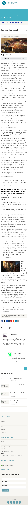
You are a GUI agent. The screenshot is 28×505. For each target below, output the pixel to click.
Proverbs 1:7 (7, 185)
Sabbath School (4, 444)
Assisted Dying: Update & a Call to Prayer (18, 393)
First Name (4, 481)
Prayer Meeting (4, 451)
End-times (5, 315)
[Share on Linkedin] (16, 321)
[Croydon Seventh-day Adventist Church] (9, 3)
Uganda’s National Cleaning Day (17, 384)
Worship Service (4, 446)
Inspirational (13, 36)
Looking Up (17, 36)
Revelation (20, 315)
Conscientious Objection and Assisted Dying (16, 401)
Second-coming (8, 316)
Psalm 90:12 (7, 311)
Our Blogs (3, 426)
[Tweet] (5, 321)
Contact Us (3, 421)
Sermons (3, 424)
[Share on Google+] (7, 321)
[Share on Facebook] (2, 321)
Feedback (3, 429)
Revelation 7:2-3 (8, 257)
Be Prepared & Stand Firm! (16, 378)
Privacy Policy (3, 432)
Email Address (5, 476)
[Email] (18, 321)
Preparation (10, 315)
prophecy (15, 315)
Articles (9, 36)
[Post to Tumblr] (9, 321)
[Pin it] (11, 321)
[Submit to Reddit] (13, 321)
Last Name (4, 485)
